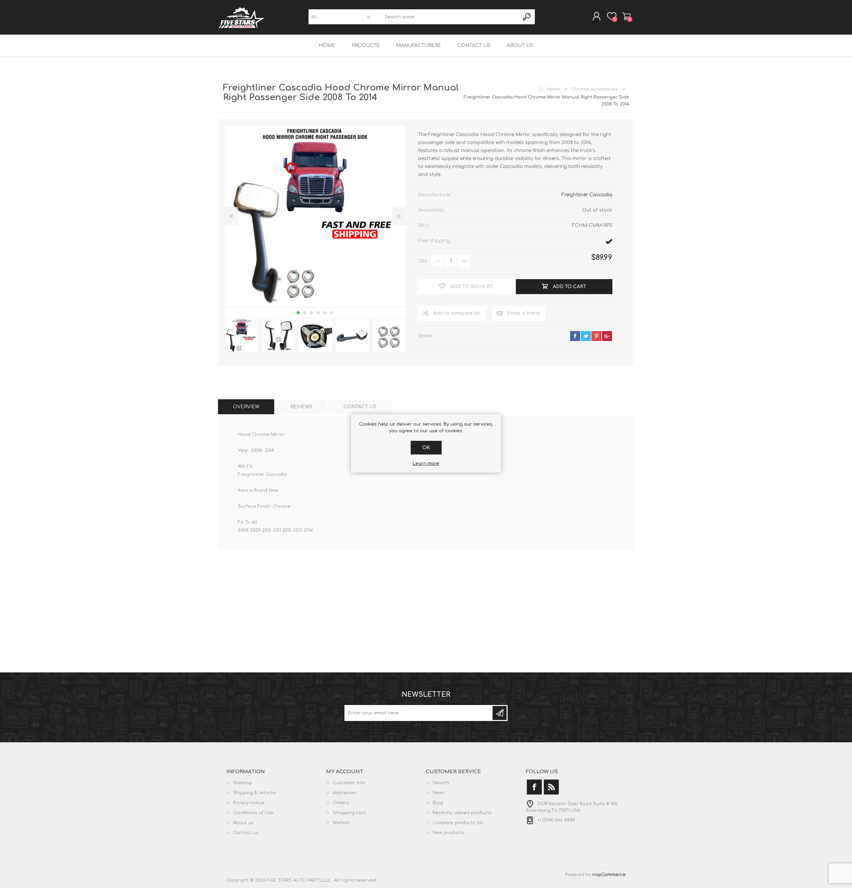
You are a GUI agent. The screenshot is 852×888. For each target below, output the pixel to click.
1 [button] (298, 312)
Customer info (349, 783)
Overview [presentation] (246, 406)
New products (448, 832)
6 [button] (331, 312)
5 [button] (324, 312)
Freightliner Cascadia (586, 194)
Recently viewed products (462, 812)
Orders (341, 802)
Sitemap (242, 783)
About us (243, 822)
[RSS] (551, 787)
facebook (575, 336)
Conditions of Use (253, 812)
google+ (607, 336)
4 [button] (318, 312)
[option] (241, 336)
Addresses (344, 793)
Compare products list (458, 822)
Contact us (245, 832)
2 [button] (305, 312)
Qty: (423, 261)
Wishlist (341, 822)
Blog (438, 802)
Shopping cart (626, 16)
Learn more (426, 463)
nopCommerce (609, 874)
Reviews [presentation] (301, 406)
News (439, 793)
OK (426, 447)
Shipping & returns (254, 793)
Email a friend (523, 313)
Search (527, 16)
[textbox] (447, 16)
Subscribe (500, 713)
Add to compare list (457, 313)
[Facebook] (534, 787)
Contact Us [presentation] (359, 406)
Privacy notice (249, 802)
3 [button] (311, 312)
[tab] (246, 406)
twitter (586, 336)
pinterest (596, 336)
